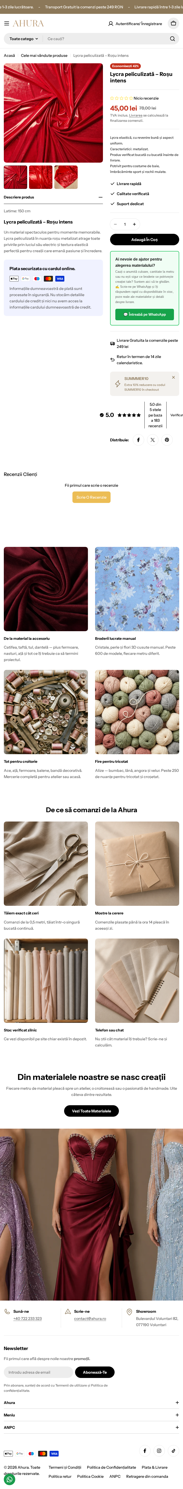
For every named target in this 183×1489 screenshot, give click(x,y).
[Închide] (173, 377)
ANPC (115, 1476)
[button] (122, 98)
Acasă (9, 55)
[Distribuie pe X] (152, 440)
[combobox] (91, 38)
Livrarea (135, 115)
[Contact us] (9, 1479)
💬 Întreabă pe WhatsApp (144, 314)
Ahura (23, 1467)
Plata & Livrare (155, 1467)
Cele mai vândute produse (44, 55)
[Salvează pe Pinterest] (167, 440)
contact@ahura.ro (90, 1318)
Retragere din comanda (147, 1476)
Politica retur (60, 1476)
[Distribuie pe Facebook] (138, 440)
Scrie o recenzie (91, 497)
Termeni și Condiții (65, 1467)
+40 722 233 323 (27, 1318)
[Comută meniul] (7, 23)
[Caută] (172, 39)
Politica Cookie (90, 1476)
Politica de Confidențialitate (111, 1467)
